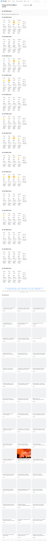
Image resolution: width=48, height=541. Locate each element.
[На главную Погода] (4, 1)
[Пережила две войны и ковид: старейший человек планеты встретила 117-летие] (24, 395)
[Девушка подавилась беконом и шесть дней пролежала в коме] (39, 365)
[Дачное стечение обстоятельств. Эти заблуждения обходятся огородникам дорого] (9, 471)
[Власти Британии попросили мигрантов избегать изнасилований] (24, 320)
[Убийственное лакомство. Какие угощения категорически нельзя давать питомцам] (39, 426)
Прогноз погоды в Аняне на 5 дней (24, 288)
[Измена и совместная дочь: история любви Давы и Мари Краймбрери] (24, 441)
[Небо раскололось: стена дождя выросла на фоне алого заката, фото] (24, 456)
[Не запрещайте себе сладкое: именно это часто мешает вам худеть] (39, 501)
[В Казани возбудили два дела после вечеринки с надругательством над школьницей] (9, 410)
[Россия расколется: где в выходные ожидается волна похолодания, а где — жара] (24, 350)
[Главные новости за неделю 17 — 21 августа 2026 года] (24, 531)
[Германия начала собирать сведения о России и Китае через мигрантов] (39, 531)
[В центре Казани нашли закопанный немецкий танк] (9, 320)
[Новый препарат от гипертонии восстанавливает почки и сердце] (39, 380)
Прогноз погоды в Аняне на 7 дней (37, 288)
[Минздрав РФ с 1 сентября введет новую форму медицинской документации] (9, 335)
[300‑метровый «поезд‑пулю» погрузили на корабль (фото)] (9, 486)
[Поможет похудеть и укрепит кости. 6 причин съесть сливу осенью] (24, 410)
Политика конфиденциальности (19, 540)
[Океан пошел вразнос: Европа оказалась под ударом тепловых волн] (24, 335)
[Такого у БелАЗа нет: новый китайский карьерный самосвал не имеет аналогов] (39, 456)
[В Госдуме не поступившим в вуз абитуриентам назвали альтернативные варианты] (9, 426)
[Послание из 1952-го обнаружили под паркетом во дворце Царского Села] (9, 305)
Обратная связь (35, 540)
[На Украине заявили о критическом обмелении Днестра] (24, 501)
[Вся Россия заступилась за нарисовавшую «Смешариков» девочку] (9, 395)
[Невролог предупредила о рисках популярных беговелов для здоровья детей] (24, 486)
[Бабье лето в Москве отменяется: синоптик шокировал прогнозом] (39, 410)
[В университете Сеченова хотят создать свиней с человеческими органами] (24, 426)
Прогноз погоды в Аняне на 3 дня (10, 288)
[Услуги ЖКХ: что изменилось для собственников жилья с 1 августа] (24, 305)
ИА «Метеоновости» (44, 540)
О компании (4, 540)
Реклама (8, 540)
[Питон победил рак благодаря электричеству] (9, 531)
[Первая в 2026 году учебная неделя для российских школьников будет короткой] (9, 441)
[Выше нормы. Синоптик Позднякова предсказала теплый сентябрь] (9, 516)
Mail (1, 540)
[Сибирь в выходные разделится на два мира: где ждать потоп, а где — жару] (9, 501)
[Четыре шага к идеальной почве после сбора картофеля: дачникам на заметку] (9, 456)
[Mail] (1, 1)
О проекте (12, 540)
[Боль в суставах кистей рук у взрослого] (39, 320)
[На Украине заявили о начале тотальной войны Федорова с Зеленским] (9, 380)
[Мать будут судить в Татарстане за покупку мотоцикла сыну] (24, 380)
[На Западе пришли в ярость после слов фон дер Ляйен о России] (39, 305)
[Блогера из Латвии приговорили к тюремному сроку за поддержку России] (39, 350)
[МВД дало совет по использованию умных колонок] (39, 395)
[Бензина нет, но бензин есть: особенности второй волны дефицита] (9, 365)
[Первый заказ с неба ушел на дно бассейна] (24, 516)
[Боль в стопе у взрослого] (39, 335)
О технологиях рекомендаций (28, 540)
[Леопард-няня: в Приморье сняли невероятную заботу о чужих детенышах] (24, 365)
